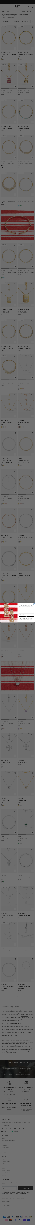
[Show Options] (32, 614)
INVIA (26, 616)
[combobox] (26, 614)
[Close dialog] (34, 604)
